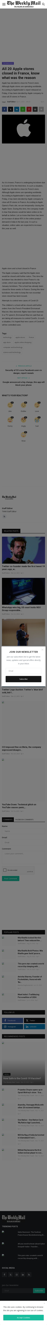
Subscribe (23, 679)
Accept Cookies (23, 1317)
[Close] (42, 649)
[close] (44, 1303)
